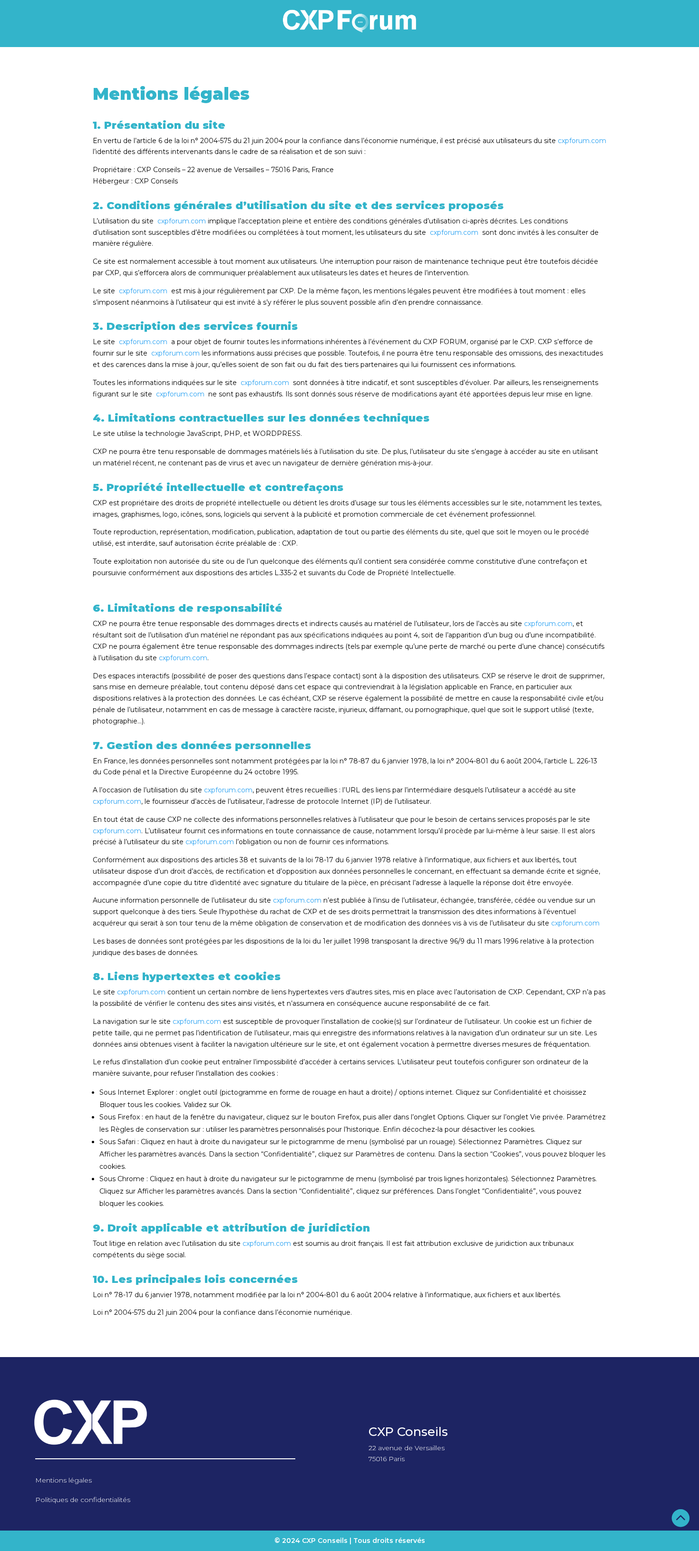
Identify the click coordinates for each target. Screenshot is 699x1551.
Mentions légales (63, 1480)
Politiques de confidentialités (82, 1499)
